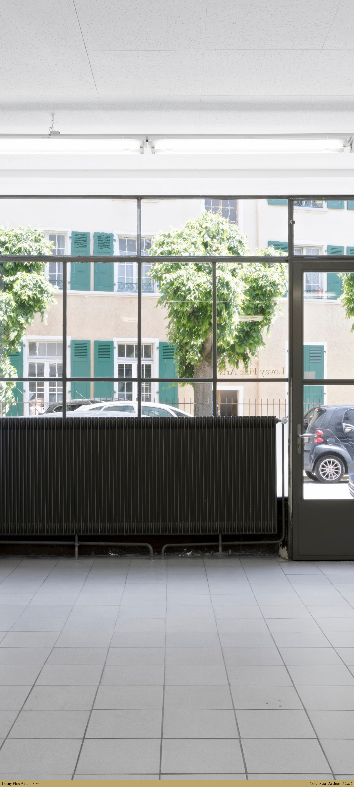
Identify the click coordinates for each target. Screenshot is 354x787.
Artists (334, 783)
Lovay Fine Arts (15, 783)
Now (313, 783)
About (347, 783)
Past (322, 783)
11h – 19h (35, 783)
